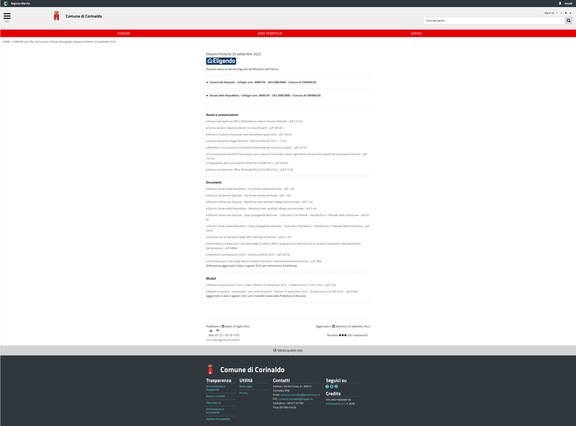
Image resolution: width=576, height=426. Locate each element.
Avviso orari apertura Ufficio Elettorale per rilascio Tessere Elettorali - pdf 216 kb (255, 121)
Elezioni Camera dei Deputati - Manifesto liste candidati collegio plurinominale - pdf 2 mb (260, 202)
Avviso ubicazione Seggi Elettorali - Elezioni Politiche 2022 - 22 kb (247, 141)
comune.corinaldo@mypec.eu (296, 399)
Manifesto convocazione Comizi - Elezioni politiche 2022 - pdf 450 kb (249, 254)
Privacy (244, 393)
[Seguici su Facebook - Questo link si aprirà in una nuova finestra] (557, 13)
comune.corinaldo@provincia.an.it (300, 395)
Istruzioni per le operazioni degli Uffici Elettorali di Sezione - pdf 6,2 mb (249, 237)
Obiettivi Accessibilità (218, 419)
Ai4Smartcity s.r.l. (336, 404)
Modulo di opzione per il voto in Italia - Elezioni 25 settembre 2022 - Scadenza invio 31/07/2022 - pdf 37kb (272, 285)
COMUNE (123, 33)
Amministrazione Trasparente (215, 388)
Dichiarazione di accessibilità (215, 411)
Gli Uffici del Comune (37, 42)
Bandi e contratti (215, 396)
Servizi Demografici (61, 42)
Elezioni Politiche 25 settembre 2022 (95, 42)
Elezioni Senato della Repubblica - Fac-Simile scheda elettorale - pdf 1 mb (251, 188)
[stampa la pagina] (211, 330)
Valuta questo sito (290, 350)
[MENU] (7, 14)
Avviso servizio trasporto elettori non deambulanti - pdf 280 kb (245, 128)
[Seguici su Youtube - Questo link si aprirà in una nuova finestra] (570, 13)
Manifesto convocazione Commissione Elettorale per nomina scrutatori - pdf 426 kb (257, 147)
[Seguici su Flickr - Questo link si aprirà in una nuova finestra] (566, 13)
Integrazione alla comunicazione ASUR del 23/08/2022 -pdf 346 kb (248, 163)
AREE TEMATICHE (270, 33)
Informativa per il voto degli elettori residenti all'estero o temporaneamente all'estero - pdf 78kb (265, 261)
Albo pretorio (213, 402)
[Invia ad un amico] (218, 330)
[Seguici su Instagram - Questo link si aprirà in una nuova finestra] (561, 13)
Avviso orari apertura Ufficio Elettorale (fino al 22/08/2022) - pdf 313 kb (250, 169)
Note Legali (246, 386)
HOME (6, 42)
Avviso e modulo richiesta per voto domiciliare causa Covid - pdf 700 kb (250, 134)
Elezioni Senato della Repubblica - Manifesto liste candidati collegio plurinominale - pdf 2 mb (262, 208)
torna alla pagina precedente (223, 339)
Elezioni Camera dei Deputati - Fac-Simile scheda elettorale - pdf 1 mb (249, 195)
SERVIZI (416, 33)
